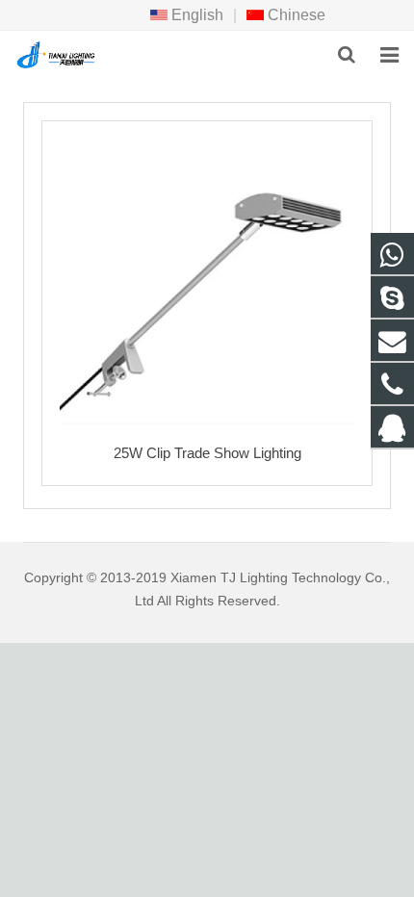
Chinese (294, 15)
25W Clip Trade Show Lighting (207, 453)
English (195, 15)
